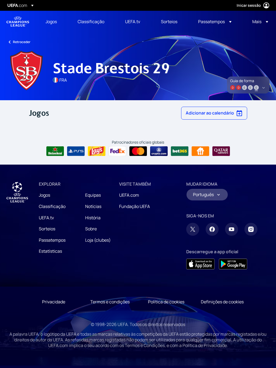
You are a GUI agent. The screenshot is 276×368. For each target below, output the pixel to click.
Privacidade (53, 302)
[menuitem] (55, 21)
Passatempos (52, 240)
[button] (215, 21)
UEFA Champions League (17, 21)
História (93, 218)
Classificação (52, 206)
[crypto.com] (159, 151)
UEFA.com (129, 195)
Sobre (91, 229)
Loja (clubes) (98, 240)
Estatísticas (50, 251)
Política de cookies (166, 302)
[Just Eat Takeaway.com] (200, 151)
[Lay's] (96, 151)
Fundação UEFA (134, 206)
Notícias (93, 206)
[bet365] (179, 151)
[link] (51, 21)
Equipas (93, 195)
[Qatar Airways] (221, 151)
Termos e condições (110, 302)
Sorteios (47, 229)
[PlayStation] (76, 151)
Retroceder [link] (21, 42)
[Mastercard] (138, 151)
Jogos (44, 195)
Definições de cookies (222, 302)
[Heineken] (55, 151)
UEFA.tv (46, 218)
